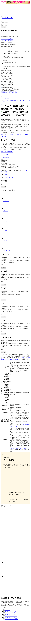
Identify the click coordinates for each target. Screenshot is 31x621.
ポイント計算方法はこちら (13, 359)
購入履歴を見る (13, 92)
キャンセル (3, 27)
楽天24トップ (6, 98)
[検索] (1, 24)
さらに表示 (3, 186)
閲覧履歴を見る (5, 92)
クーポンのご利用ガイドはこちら (19, 448)
